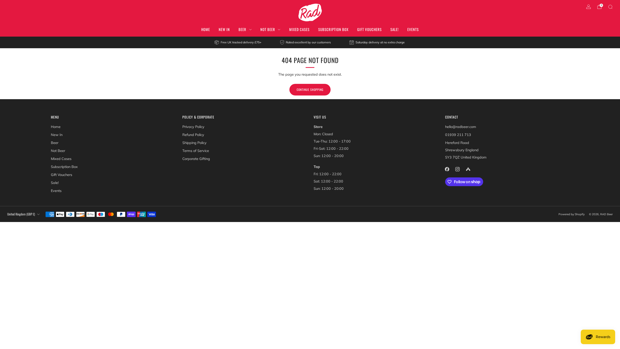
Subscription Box (333, 29)
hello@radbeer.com (460, 127)
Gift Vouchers (369, 29)
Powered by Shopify (571, 214)
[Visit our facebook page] (447, 169)
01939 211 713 (458, 135)
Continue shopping (310, 89)
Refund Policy (193, 135)
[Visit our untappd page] (468, 169)
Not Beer (267, 29)
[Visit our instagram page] (457, 169)
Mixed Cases (299, 29)
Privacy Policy (193, 127)
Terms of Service (195, 151)
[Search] (610, 6)
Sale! (394, 29)
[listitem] (238, 42)
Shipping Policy (194, 143)
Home (205, 29)
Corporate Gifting (196, 159)
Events (413, 29)
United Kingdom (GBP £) (21, 214)
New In (224, 29)
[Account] (588, 6)
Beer (242, 29)
